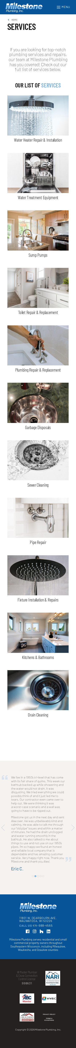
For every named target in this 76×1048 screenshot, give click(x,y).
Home (14, 19)
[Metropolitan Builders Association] (27, 1039)
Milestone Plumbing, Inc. (23, 7)
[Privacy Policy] (49, 1039)
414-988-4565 (43, 947)
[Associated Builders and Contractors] (27, 1020)
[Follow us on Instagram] (34, 953)
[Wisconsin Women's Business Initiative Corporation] (49, 1020)
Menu (65, 7)
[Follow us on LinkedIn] (48, 953)
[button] (33, 898)
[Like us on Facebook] (27, 953)
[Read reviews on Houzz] (41, 953)
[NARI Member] (52, 1000)
